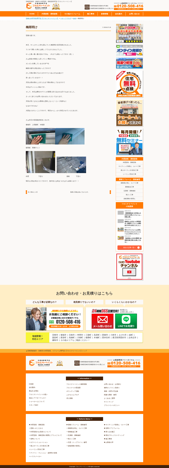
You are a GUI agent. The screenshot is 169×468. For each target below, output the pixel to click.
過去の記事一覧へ (129, 247)
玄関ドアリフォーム (113, 428)
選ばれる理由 (33, 391)
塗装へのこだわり (37, 428)
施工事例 (90, 14)
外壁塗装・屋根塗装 (49, 14)
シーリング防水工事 (129, 174)
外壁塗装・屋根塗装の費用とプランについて (46, 435)
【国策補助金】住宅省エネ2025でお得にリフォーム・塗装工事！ (133, 215)
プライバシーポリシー (112, 405)
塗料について (35, 439)
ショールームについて (37, 401)
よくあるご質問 (109, 398)
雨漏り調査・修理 (110, 395)
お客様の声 (109, 442)
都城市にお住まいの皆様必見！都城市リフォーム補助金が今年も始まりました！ (133, 223)
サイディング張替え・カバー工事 (130, 166)
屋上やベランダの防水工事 (129, 170)
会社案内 (118, 14)
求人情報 (69, 398)
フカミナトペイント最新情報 (76, 384)
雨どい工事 (129, 194)
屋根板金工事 (129, 187)
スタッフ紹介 (33, 405)
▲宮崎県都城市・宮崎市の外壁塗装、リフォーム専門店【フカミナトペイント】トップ (56, 351)
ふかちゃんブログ (72, 395)
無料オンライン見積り (112, 388)
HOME (32, 14)
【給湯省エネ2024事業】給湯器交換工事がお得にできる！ (133, 240)
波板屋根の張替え (129, 198)
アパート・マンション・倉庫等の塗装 (44, 453)
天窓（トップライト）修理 (77, 442)
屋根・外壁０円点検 (111, 391)
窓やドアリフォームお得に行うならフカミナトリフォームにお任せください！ (133, 231)
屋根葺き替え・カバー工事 (129, 183)
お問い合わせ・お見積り (112, 384)
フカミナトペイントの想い (38, 394)
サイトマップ (108, 402)
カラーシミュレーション (39, 442)
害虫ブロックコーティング (115, 435)
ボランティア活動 (72, 391)
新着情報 (104, 14)
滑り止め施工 (110, 432)
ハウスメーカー (36, 456)
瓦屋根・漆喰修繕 (129, 191)
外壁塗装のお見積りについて (41, 432)
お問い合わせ (134, 14)
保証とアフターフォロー (37, 398)
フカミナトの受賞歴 (73, 388)
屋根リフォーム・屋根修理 (129, 179)
